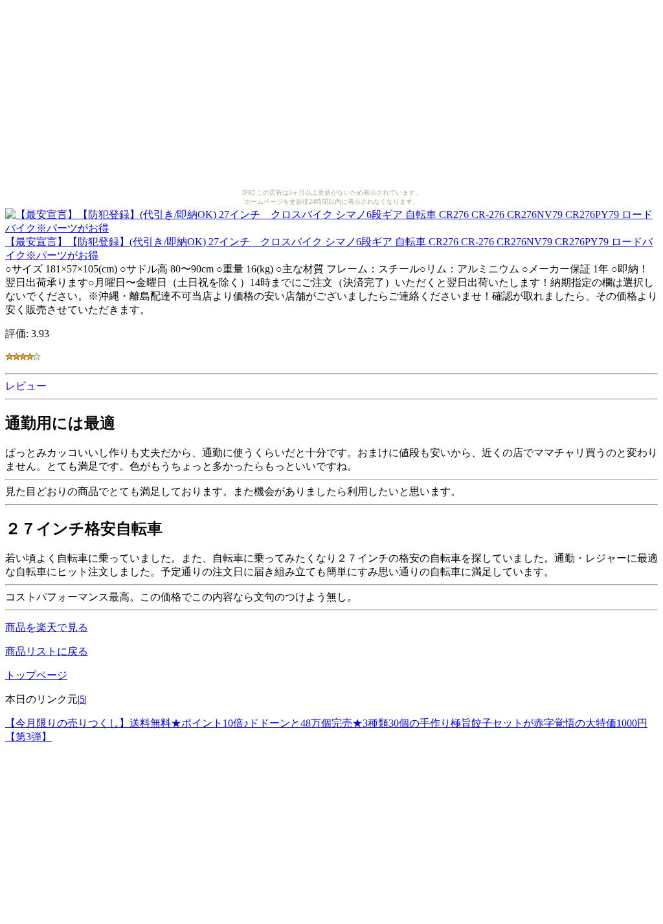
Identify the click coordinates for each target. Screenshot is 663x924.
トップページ (36, 675)
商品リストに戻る (46, 651)
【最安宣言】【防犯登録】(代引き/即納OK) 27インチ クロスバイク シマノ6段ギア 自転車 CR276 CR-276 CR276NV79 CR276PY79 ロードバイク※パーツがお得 (329, 248)
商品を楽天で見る (46, 627)
